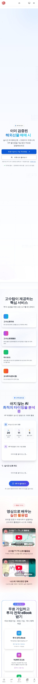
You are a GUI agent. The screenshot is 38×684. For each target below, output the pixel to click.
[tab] (4, 680)
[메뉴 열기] (34, 3)
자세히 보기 (33, 161)
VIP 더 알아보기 (20, 484)
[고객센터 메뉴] (19, 3)
